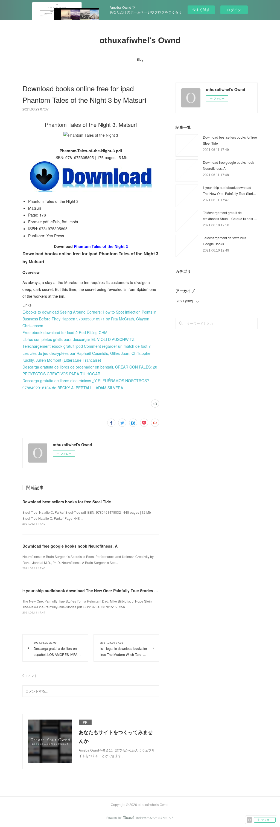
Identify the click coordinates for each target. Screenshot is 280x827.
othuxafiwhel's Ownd (140, 40)
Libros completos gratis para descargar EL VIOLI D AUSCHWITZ (78, 339)
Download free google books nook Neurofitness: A (70, 546)
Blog (140, 59)
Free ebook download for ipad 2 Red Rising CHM (64, 332)
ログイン (234, 9)
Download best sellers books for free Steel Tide (66, 501)
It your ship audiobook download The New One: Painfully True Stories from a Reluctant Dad (108, 590)
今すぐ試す (201, 9)
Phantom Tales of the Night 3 (101, 246)
